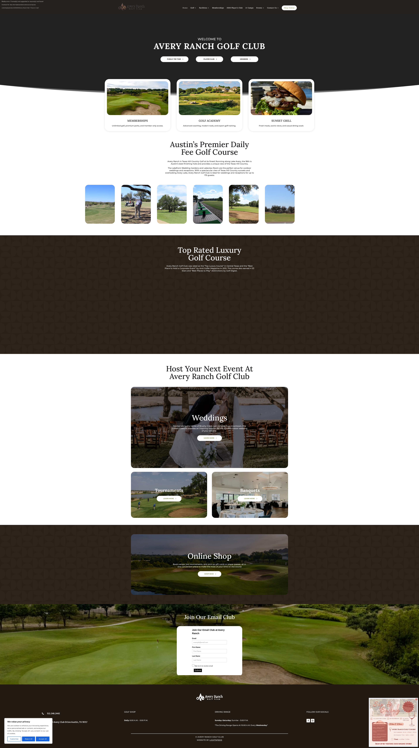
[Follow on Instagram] (312, 720)
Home (185, 8)
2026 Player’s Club (235, 8)
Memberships (218, 8)
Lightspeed (216, 740)
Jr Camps (249, 8)
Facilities (203, 8)
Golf (192, 8)
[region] (28, 731)
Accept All (43, 739)
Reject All (28, 739)
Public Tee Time (174, 59)
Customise (14, 739)
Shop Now (209, 574)
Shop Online (289, 8)
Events (259, 8)
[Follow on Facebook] (308, 720)
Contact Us (272, 8)
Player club (208, 59)
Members (244, 59)
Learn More (209, 438)
